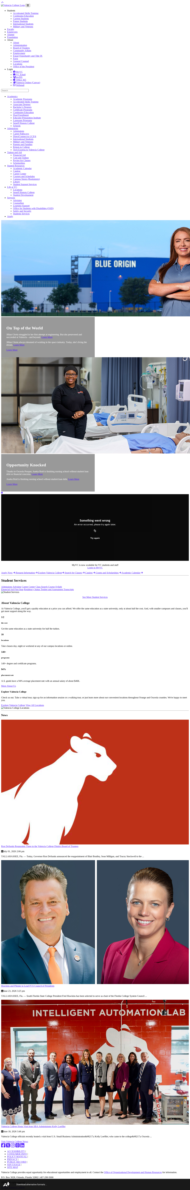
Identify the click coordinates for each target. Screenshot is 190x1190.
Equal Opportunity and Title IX (27, 56)
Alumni (10, 34)
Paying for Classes (21, 160)
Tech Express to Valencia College (29, 149)
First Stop (18, 589)
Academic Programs (22, 99)
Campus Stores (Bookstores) (26, 179)
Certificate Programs (22, 110)
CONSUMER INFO (17, 1154)
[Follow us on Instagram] (13, 1146)
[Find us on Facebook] (3, 1146)
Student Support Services (25, 184)
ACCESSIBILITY (16, 1151)
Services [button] (11, 197)
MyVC (19, 72)
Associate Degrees (21, 104)
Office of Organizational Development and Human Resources (133, 1172)
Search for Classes (74, 572)
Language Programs (22, 120)
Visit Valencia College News (14, 1141)
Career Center (19, 173)
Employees (12, 32)
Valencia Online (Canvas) (28, 82)
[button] (2, 493)
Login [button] (10, 69)
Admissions (18, 131)
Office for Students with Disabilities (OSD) (33, 208)
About (16, 42)
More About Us (8, 686)
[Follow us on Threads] (17, 1146)
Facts (15, 58)
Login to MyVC (95, 567)
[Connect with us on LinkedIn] (22, 1146)
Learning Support (21, 205)
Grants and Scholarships (107, 572)
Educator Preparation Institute (27, 118)
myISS (19, 77)
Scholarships (19, 163)
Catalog (16, 171)
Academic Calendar (22, 168)
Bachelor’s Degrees (22, 107)
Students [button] (11, 10)
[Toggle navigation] (28, 5)
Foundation (12, 37)
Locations (17, 64)
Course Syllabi (55, 587)
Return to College (21, 147)
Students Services (21, 213)
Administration (20, 45)
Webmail (20, 85)
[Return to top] (2, 2)
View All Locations (35, 705)
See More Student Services (95, 597)
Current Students (21, 18)
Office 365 (21, 80)
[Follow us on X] (8, 1146)
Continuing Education (23, 16)
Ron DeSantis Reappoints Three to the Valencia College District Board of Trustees (39, 846)
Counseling (18, 203)
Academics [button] (12, 96)
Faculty (10, 29)
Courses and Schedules (24, 176)
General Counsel (21, 61)
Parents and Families (22, 144)
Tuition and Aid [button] (14, 152)
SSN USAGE (13, 1164)
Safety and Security (22, 211)
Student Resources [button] (15, 165)
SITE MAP (12, 1167)
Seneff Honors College (24, 123)
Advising (17, 200)
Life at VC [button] (12, 187)
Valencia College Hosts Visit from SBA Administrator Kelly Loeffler (33, 1126)
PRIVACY (12, 1159)
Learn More (47, 337)
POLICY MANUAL (17, 1156)
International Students (23, 24)
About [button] (10, 40)
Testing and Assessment (52, 589)
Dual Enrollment (21, 115)
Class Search (41, 587)
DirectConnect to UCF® (24, 136)
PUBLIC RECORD (16, 1162)
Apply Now (7, 572)
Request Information (25, 572)
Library (16, 181)
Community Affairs (22, 50)
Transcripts (69, 589)
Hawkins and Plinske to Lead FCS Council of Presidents (27, 986)
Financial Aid (19, 155)
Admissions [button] (12, 128)
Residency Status (32, 589)
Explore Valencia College (50, 572)
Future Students (20, 21)
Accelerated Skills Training (25, 13)
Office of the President (23, 66)
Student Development (23, 195)
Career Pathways (21, 134)
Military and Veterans (23, 26)
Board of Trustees (21, 48)
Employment (19, 53)
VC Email (21, 74)
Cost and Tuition (21, 157)
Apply (10, 216)
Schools (16, 126)
